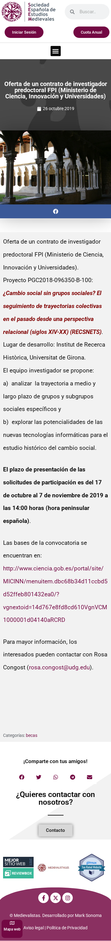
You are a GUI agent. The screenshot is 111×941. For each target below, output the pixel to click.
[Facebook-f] (43, 898)
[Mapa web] (12, 923)
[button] (56, 51)
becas (31, 735)
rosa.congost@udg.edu (59, 667)
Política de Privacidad (67, 927)
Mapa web (12, 929)
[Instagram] (67, 898)
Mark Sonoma (88, 915)
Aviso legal (33, 927)
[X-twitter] (55, 898)
